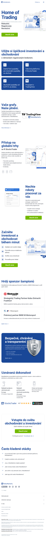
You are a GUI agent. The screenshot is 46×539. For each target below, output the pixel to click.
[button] (8, 2)
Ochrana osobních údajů (6, 507)
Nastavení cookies (4, 513)
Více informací (5, 128)
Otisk (2, 511)
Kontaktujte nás (28, 436)
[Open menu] (43, 2)
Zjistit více (4, 324)
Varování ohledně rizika (5, 509)
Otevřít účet (9, 35)
